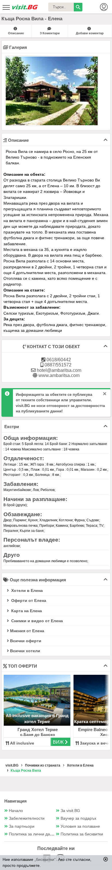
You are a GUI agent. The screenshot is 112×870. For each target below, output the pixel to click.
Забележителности (27, 818)
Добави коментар (90, 33)
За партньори (21, 826)
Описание (16, 33)
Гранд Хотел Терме (38, 729)
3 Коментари (50, 33)
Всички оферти (25, 640)
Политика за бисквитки (82, 834)
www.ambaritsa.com (58, 375)
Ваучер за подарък (78, 818)
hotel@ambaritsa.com (58, 370)
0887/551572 (57, 364)
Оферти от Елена (28, 600)
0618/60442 (58, 359)
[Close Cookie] (106, 859)
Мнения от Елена (27, 630)
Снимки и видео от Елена (36, 620)
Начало (16, 811)
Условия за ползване (80, 826)
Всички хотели (25, 650)
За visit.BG (70, 811)
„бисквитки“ (45, 859)
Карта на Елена (26, 610)
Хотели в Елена (26, 590)
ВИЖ (59, 742)
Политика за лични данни (33, 834)
